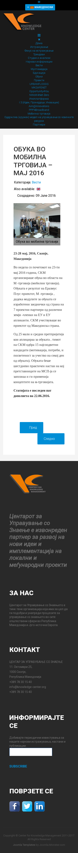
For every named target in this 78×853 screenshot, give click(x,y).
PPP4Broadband (39, 109)
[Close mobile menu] (39, 39)
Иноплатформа (39, 98)
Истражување (39, 46)
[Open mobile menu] (39, 2)
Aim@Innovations (39, 106)
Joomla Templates (24, 844)
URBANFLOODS (39, 84)
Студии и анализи (39, 57)
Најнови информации (39, 61)
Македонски (43, 7)
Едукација (39, 72)
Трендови (39, 54)
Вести (39, 65)
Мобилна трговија (39, 113)
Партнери (39, 124)
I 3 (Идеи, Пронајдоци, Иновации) (39, 102)
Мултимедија (39, 69)
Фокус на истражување (39, 50)
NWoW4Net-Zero (39, 95)
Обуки (39, 76)
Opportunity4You (39, 91)
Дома (39, 43)
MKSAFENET (39, 87)
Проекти (39, 80)
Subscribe (18, 766)
